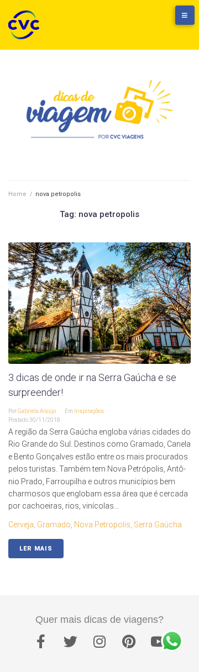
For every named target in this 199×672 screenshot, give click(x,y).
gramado (54, 524)
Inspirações (89, 411)
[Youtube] (158, 641)
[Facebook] (41, 641)
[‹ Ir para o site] (129, 20)
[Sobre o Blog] (174, 20)
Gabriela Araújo (37, 411)
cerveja (21, 524)
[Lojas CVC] (152, 20)
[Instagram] (99, 641)
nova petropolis (102, 524)
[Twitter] (70, 641)
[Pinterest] (129, 641)
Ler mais (36, 548)
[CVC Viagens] (26, 24)
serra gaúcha (158, 524)
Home (17, 194)
